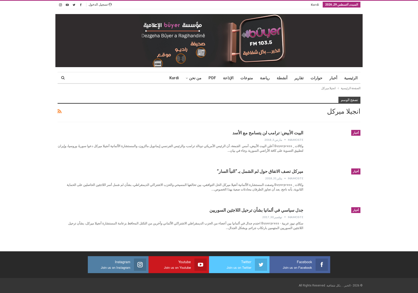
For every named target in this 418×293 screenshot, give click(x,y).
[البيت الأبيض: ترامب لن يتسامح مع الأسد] (335, 146)
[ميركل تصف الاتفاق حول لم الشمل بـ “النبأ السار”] (335, 184)
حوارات (316, 78)
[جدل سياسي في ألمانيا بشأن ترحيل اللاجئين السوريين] (335, 223)
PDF (212, 78)
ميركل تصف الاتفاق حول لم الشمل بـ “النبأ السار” (260, 171)
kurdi (315, 5)
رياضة (265, 78)
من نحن (195, 78)
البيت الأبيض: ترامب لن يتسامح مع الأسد (267, 132)
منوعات (246, 78)
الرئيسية (351, 78)
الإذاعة (228, 78)
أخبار (333, 78)
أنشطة (282, 78)
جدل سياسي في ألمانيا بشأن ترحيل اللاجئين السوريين (256, 210)
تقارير (299, 78)
